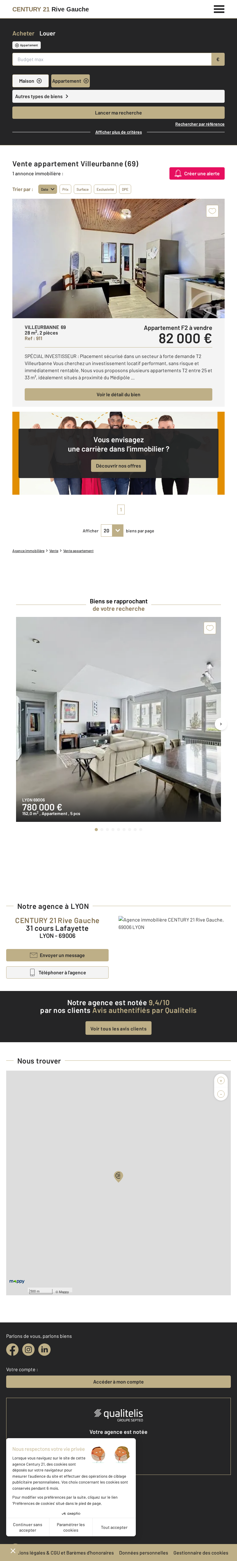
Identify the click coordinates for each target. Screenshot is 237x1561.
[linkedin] (44, 1349)
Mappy (64, 1291)
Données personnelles (143, 1552)
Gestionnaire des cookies (200, 1552)
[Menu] (219, 8)
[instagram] (28, 1349)
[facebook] (12, 1349)
